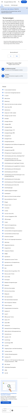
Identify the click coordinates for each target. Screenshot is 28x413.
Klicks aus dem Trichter (9, 273)
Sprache (5, 408)
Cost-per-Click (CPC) (9, 213)
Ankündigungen (14, 5)
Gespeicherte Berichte (9, 245)
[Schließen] (27, 8)
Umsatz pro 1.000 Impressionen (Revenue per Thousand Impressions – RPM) (14, 360)
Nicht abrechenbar (9, 296)
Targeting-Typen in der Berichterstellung (13, 348)
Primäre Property (8, 305)
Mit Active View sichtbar (10, 291)
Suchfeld (6, 345)
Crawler (6, 222)
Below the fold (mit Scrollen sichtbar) (13, 196)
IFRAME (6, 253)
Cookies (6, 210)
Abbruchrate (7, 98)
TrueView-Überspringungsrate (11, 354)
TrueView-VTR (7, 357)
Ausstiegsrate (7, 193)
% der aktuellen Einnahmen (10, 89)
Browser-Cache (8, 205)
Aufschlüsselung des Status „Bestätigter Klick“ (15, 156)
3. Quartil (6, 95)
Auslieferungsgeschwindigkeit (11, 190)
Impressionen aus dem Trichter (11, 259)
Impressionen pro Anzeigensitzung (12, 262)
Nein (17, 56)
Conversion (7, 207)
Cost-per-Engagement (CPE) (11, 216)
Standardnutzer (8, 334)
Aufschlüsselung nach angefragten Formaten (14, 163)
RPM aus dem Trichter (9, 317)
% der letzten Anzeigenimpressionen (12, 92)
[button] (2, 1)
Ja (10, 56)
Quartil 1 (6, 314)
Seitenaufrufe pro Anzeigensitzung (12, 328)
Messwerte (7, 285)
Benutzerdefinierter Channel (11, 199)
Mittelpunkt (7, 294)
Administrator (7, 110)
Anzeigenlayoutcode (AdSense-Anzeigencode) (15, 144)
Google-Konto (8, 248)
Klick (5, 268)
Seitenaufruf (7, 325)
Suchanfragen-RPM (9, 342)
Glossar (4, 86)
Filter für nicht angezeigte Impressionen (13, 239)
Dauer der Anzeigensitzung (10, 225)
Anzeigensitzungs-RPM (9, 150)
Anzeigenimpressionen (9, 141)
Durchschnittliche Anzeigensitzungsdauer (13, 230)
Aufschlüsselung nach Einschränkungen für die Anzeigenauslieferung (14, 175)
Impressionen (7, 256)
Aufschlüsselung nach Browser (11, 171)
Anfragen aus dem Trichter (10, 115)
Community (6, 5)
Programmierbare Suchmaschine (11, 308)
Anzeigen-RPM (8, 124)
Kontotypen (7, 279)
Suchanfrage (7, 340)
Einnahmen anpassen (9, 236)
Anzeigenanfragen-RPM (10, 133)
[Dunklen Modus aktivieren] (12, 410)
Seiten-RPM (7, 322)
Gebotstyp (7, 242)
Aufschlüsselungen (9, 187)
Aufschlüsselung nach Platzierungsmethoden (14, 182)
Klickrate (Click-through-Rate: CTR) (12, 271)
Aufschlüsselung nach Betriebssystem (13, 169)
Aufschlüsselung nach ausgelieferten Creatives (15, 166)
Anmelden (7, 118)
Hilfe (2, 5)
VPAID (6, 370)
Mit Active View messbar (10, 288)
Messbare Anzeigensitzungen (11, 282)
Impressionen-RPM (8, 265)
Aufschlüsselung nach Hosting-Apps (12, 179)
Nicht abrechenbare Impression (11, 299)
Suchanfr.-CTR (8, 337)
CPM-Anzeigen (8, 219)
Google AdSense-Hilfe (10, 2)
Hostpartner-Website (9, 251)
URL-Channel (7, 364)
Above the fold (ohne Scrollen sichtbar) (13, 104)
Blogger (6, 202)
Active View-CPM (8, 107)
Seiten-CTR (7, 319)
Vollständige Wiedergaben (10, 367)
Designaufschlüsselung (9, 228)
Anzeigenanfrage (8, 127)
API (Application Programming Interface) (13, 153)
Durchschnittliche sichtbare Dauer (12, 233)
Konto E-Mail (7, 276)
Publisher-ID (7, 311)
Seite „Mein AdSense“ (9, 9)
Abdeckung (7, 101)
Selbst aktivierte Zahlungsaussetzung (13, 331)
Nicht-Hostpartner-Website (10, 302)
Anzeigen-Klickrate (9, 121)
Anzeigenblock (8, 135)
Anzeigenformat (8, 138)
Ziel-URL (6, 373)
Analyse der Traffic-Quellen (10, 112)
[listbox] (6, 410)
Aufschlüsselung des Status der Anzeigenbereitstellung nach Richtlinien (13, 159)
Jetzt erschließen (6, 402)
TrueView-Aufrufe (8, 351)
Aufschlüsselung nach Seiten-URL (12, 184)
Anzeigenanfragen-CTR (10, 130)
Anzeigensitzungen (9, 147)
